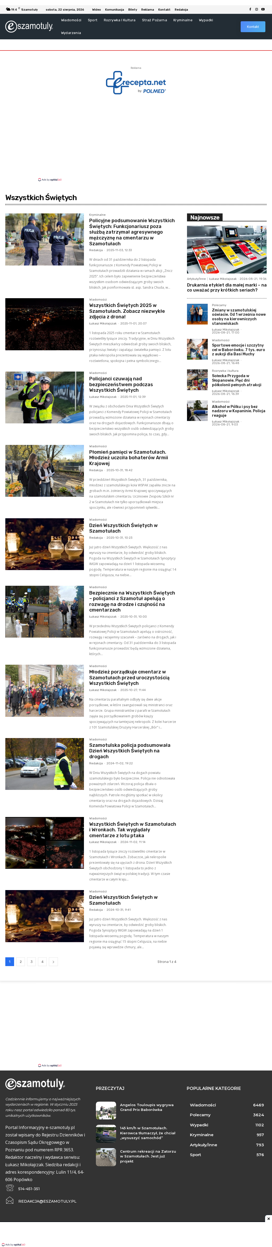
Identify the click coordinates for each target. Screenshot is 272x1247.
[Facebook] (250, 9)
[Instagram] (256, 9)
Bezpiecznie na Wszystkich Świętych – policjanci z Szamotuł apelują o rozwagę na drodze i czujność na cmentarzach (132, 601)
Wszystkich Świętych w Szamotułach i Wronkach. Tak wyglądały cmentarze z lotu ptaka (132, 830)
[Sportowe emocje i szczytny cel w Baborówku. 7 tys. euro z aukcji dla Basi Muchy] (197, 349)
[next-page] (53, 961)
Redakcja (96, 250)
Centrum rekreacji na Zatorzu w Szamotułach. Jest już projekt (148, 1156)
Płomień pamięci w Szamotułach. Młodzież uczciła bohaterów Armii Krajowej (128, 457)
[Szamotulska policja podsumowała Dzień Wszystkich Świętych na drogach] (44, 764)
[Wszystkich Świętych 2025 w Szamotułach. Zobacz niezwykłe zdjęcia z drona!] (44, 324)
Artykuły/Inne (196, 278)
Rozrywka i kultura (225, 371)
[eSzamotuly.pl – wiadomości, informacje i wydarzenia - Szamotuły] (29, 26)
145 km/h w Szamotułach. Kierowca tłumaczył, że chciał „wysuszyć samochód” (147, 1133)
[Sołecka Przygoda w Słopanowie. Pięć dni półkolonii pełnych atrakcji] (197, 379)
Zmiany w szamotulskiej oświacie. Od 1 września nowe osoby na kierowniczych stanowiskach (239, 317)
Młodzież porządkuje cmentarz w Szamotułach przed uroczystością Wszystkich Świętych (129, 677)
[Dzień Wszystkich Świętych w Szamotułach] (44, 544)
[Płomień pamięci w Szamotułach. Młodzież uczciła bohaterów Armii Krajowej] (44, 471)
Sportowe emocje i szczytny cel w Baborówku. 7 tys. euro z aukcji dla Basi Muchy (238, 350)
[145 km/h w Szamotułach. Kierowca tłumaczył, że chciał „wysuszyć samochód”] (106, 1134)
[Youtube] (263, 9)
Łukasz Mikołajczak (103, 323)
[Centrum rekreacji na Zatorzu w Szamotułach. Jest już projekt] (106, 1157)
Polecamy (219, 305)
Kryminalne (97, 215)
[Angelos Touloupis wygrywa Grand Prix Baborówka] (106, 1111)
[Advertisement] (136, 137)
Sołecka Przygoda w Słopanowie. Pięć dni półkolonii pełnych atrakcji (236, 380)
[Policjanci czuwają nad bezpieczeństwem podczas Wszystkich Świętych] (44, 398)
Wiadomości (98, 299)
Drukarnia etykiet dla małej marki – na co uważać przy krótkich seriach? (227, 288)
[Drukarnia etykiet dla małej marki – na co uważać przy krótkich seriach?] (227, 249)
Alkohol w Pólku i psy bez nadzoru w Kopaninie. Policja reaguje (238, 411)
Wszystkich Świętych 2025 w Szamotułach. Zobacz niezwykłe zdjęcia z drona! (127, 311)
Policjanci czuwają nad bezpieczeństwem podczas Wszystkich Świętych (121, 384)
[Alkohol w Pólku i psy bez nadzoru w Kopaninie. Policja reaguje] (197, 410)
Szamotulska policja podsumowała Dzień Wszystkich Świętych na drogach (130, 751)
